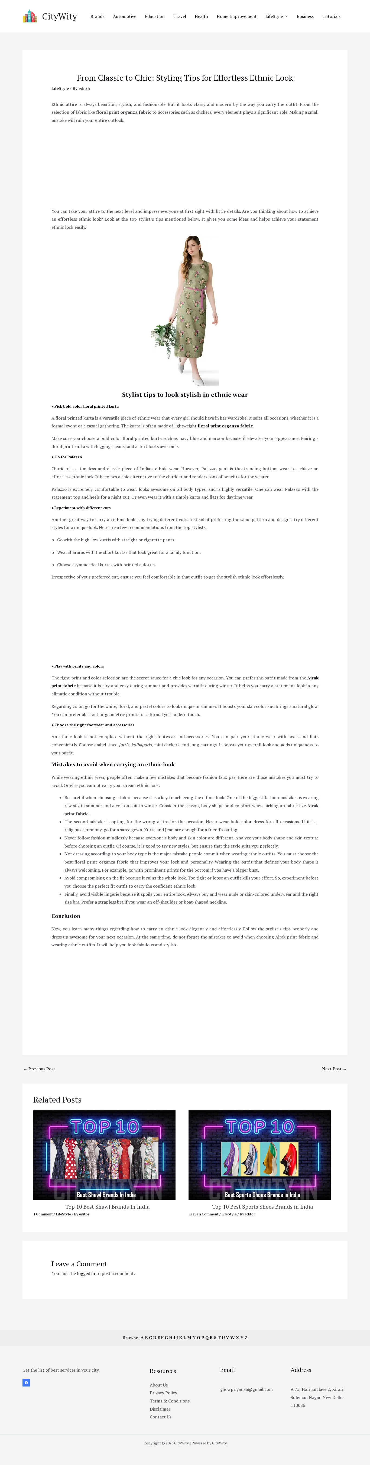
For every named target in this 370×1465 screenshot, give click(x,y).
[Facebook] (26, 1382)
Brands (97, 16)
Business (305, 16)
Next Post (334, 1069)
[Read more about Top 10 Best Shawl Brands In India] (104, 1154)
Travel (179, 16)
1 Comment (43, 1214)
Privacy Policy (163, 1393)
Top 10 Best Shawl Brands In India (107, 1206)
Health (201, 16)
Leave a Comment (204, 1214)
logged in (86, 1273)
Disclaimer (160, 1409)
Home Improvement (237, 16)
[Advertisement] (185, 167)
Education (155, 16)
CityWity (59, 16)
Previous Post (39, 1069)
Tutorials (331, 16)
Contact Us (160, 1417)
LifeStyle (274, 16)
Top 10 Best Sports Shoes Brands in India (262, 1206)
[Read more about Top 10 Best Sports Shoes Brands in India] (260, 1154)
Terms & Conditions (170, 1401)
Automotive (124, 16)
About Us (159, 1385)
